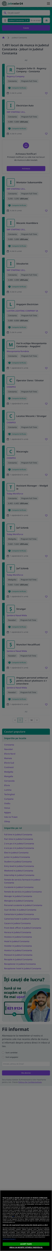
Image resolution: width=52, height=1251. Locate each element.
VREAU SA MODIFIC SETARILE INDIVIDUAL (26, 1247)
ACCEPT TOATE (26, 1244)
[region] (26, 1220)
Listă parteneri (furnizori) (9, 1239)
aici (13, 1216)
